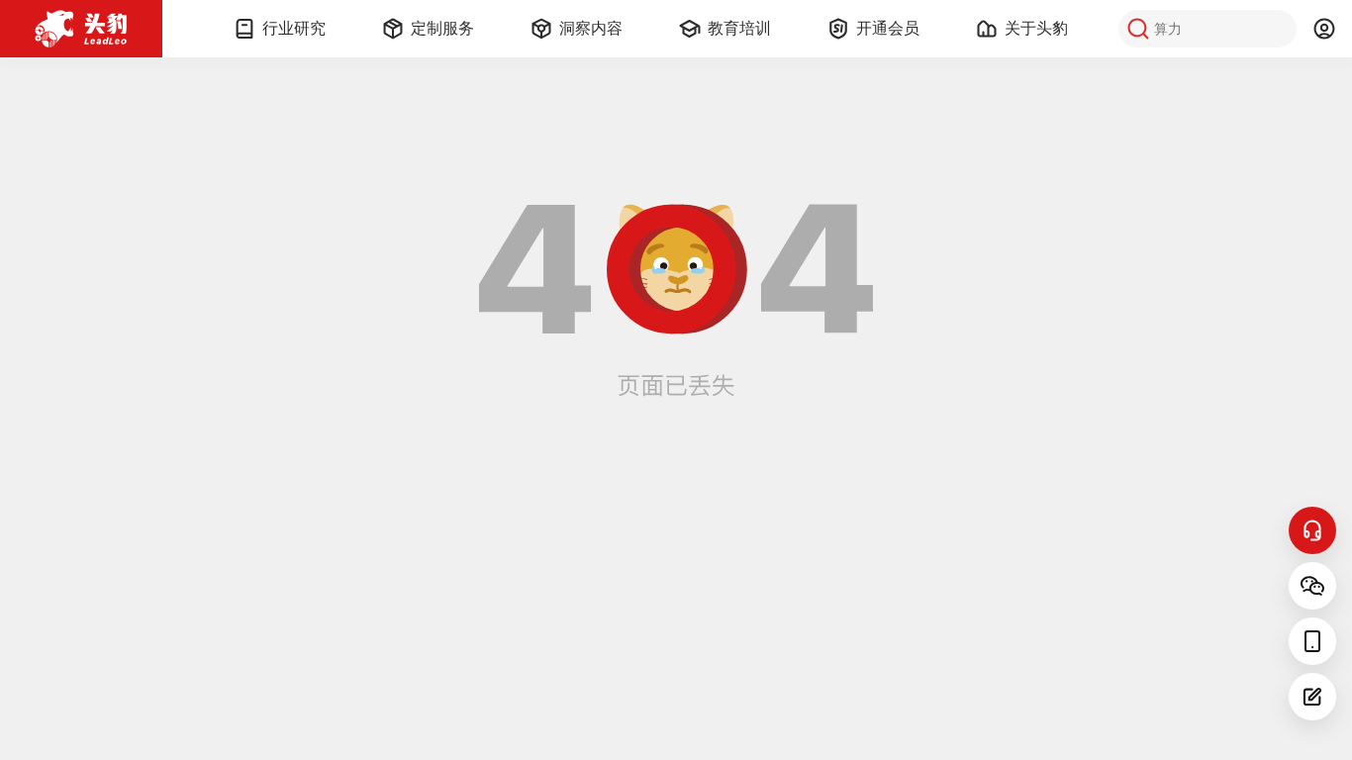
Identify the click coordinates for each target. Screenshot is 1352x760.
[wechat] (1312, 586)
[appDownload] (1312, 641)
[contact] (1312, 530)
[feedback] (1312, 696)
